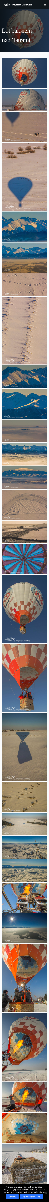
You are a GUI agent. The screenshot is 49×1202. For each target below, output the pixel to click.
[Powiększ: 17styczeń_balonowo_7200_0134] (24, 258)
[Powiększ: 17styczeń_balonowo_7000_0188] (24, 747)
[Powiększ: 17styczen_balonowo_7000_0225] (24, 73)
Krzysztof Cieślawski (17, 4)
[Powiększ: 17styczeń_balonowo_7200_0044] (24, 431)
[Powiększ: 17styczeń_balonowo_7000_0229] (24, 609)
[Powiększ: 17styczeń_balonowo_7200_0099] (24, 404)
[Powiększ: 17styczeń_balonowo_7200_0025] (24, 532)
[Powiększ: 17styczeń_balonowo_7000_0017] (24, 1166)
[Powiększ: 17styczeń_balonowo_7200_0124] (24, 331)
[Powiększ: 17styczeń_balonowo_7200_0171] (24, 177)
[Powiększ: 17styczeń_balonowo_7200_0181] (24, 127)
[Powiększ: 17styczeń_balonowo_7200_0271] (24, 100)
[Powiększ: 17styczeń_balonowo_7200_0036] (24, 477)
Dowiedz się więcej (31, 1196)
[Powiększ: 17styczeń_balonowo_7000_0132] (24, 847)
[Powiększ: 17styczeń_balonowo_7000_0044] (24, 1097)
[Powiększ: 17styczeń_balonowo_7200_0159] (24, 227)
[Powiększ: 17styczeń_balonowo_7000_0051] (24, 1047)
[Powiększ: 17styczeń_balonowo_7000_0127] (24, 870)
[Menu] (45, 4)
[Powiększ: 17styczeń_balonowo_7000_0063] (24, 928)
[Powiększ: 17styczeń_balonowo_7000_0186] (24, 797)
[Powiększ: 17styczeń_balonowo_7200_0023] (24, 559)
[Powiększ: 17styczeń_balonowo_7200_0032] (24, 505)
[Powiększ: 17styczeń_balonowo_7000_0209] (24, 678)
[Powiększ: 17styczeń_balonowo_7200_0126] (24, 284)
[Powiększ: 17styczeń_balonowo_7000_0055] (24, 978)
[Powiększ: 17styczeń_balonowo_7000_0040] (24, 1128)
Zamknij (12, 1196)
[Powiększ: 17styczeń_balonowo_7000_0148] (24, 824)
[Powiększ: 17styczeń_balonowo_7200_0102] (24, 376)
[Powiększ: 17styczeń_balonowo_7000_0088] (24, 898)
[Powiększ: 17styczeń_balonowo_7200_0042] (24, 454)
